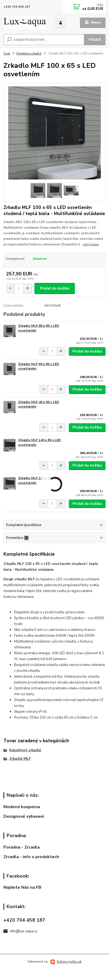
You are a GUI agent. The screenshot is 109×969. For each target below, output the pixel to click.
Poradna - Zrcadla (21, 847)
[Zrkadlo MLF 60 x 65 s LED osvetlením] (9, 369)
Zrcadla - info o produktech (31, 857)
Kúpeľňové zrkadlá (28, 54)
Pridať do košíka (54, 288)
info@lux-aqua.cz (24, 931)
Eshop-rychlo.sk (69, 961)
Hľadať (95, 39)
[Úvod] (24, 23)
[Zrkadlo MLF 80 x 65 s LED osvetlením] (9, 331)
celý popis (91, 244)
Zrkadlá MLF (20, 758)
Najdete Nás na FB (22, 887)
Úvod (6, 54)
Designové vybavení (23, 816)
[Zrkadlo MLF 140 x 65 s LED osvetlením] (9, 445)
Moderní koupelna (21, 807)
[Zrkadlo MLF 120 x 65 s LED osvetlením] (9, 483)
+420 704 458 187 (16, 7)
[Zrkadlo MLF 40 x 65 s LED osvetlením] (9, 407)
